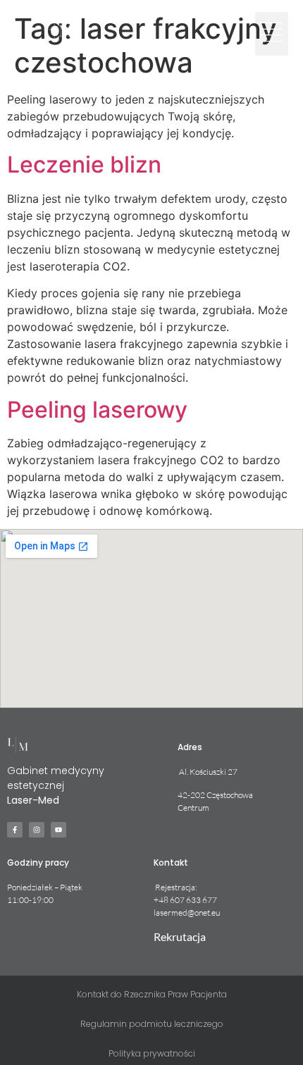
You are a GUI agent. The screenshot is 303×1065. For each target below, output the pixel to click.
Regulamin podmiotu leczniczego (151, 1024)
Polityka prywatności (152, 1053)
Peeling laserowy (97, 409)
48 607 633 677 (188, 900)
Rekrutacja (180, 936)
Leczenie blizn (84, 164)
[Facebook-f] (15, 829)
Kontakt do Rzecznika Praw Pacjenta (152, 994)
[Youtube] (58, 829)
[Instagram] (36, 829)
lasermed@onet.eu (187, 912)
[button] (271, 34)
